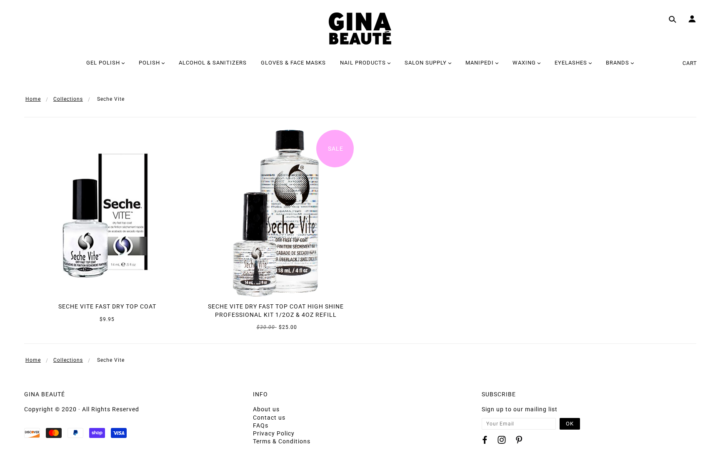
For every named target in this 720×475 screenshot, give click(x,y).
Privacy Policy (274, 433)
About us (266, 409)
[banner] (360, 28)
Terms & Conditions (281, 441)
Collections (68, 99)
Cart (689, 63)
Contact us (269, 417)
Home (33, 99)
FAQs (260, 425)
